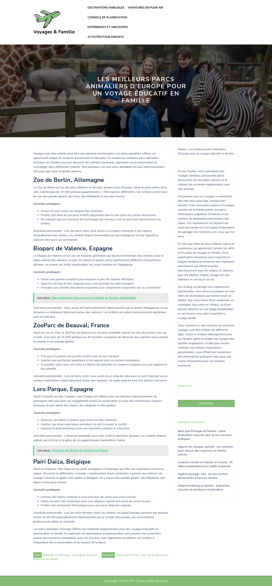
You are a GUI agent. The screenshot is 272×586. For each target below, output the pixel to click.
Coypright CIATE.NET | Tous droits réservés (136, 581)
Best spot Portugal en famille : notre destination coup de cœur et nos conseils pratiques (205, 435)
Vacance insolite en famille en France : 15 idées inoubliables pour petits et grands (205, 464)
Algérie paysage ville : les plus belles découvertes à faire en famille (203, 476)
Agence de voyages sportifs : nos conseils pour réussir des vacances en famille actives (205, 450)
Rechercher (185, 386)
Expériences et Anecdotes (108, 27)
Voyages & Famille (54, 32)
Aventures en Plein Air (145, 7)
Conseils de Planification (107, 17)
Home (182, 149)
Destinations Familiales (106, 7)
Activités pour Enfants (106, 37)
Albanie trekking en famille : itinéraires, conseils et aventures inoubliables (204, 487)
